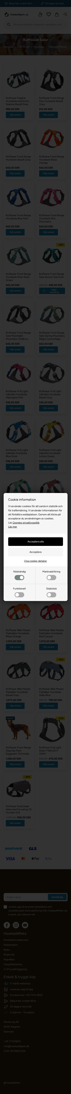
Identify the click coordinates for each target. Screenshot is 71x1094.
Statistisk (51, 588)
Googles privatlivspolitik (26, 522)
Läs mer (12, 526)
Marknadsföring (51, 571)
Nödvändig (19, 571)
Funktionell (19, 588)
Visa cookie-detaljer (35, 561)
